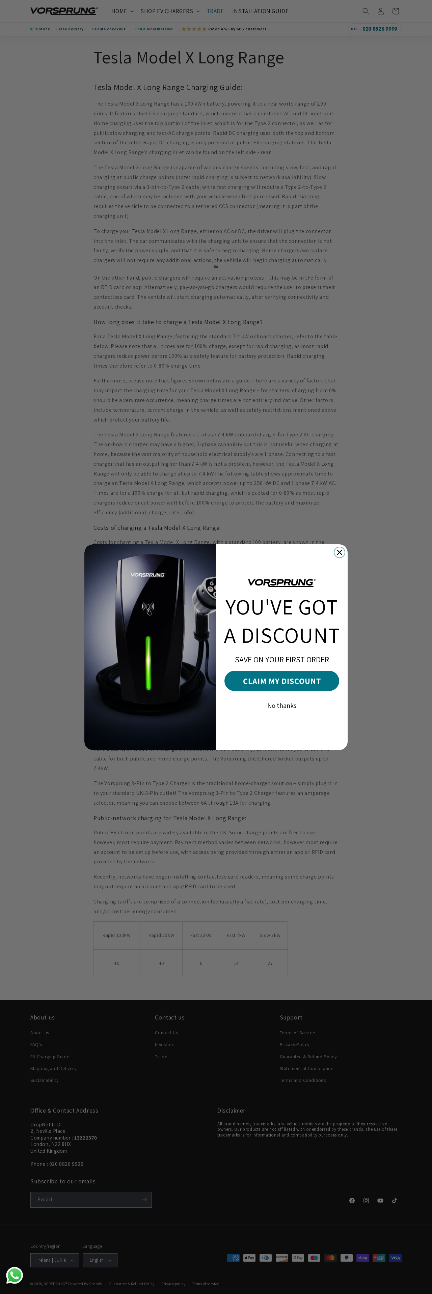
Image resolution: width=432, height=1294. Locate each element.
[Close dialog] (339, 552)
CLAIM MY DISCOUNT (282, 680)
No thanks (281, 705)
